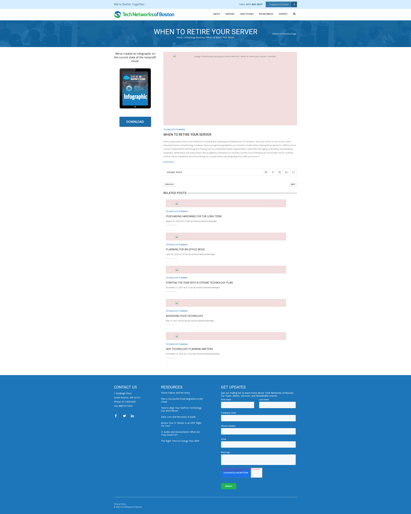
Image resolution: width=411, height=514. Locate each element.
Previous (169, 184)
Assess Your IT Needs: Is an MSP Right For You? (181, 424)
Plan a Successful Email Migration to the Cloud (182, 400)
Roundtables (266, 14)
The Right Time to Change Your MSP (180, 440)
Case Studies (247, 14)
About (216, 14)
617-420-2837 (254, 4)
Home (179, 37)
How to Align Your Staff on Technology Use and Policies (181, 409)
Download (135, 121)
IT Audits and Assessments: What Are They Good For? (180, 433)
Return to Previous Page (284, 33)
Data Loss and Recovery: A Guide (178, 416)
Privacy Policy (120, 504)
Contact (283, 14)
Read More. (169, 161)
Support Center (279, 4)
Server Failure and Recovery (175, 392)
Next (293, 184)
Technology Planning (194, 37)
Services (230, 14)
